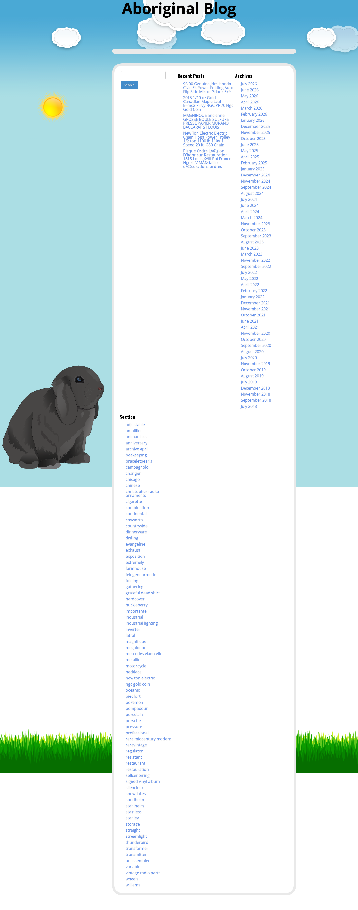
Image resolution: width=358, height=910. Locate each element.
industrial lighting (142, 623)
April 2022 (250, 284)
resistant (134, 757)
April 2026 (250, 102)
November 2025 (255, 132)
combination (137, 507)
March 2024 (251, 217)
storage (133, 824)
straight (133, 830)
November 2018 (255, 394)
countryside (137, 526)
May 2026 (249, 96)
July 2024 (249, 199)
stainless (134, 812)
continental (136, 513)
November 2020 (255, 333)
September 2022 (256, 266)
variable (133, 866)
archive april (137, 449)
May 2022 (249, 278)
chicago (133, 479)
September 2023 (256, 236)
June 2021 (250, 321)
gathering (134, 586)
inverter (133, 629)
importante (136, 611)
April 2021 (250, 327)
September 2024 (256, 187)
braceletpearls (139, 461)
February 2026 (254, 114)
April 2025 (250, 156)
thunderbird (137, 842)
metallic (133, 659)
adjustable (135, 424)
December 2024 (255, 175)
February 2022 (254, 290)
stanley (132, 818)
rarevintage (136, 745)
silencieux (135, 787)
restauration (137, 769)
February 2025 (254, 163)
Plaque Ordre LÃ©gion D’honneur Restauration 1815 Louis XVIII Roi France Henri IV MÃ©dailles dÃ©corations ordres (207, 158)
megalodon (136, 647)
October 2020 (253, 339)
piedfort (133, 696)
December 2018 (255, 388)
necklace (133, 672)
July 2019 (249, 382)
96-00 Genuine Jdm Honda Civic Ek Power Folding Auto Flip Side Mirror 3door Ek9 (208, 87)
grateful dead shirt (143, 592)
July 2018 (249, 406)
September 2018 (256, 400)
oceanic (133, 690)
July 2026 (249, 83)
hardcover (135, 599)
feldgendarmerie (141, 574)
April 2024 (250, 211)
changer (133, 473)
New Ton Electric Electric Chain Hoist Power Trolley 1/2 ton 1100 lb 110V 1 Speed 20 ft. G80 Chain (206, 139)
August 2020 (252, 351)
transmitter (136, 854)
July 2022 (249, 272)
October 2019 (253, 369)
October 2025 (253, 138)
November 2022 (255, 260)
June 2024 (250, 205)
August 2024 (252, 193)
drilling (132, 538)
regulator (134, 751)
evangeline (135, 544)
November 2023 (255, 223)
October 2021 (253, 315)
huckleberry (137, 605)
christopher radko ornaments (142, 493)
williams (133, 885)
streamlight (136, 836)
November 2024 (255, 181)
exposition (135, 556)
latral (130, 635)
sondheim (135, 799)
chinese (133, 485)
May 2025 (249, 150)
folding (132, 580)
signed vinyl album (143, 781)
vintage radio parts (143, 872)
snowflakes (136, 793)
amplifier (134, 430)
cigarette (134, 501)
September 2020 (256, 345)
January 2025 (252, 169)
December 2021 (255, 303)
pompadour (137, 708)
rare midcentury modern (148, 739)
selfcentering (138, 775)
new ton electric (140, 678)
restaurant (135, 763)
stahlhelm (135, 805)
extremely (135, 562)
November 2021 (255, 309)
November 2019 (255, 363)
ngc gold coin (138, 684)
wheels (132, 879)
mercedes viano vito (144, 653)
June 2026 (250, 90)
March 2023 (251, 254)
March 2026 (251, 108)
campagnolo (137, 467)
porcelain (134, 714)
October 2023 (253, 229)
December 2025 (255, 126)
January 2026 (252, 120)
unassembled (138, 860)
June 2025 (250, 144)
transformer (137, 848)
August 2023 (252, 242)
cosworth (134, 519)
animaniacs (136, 436)
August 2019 (252, 376)
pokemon (134, 702)
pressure (134, 726)
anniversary (136, 443)
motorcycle (136, 666)
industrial (134, 617)
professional (137, 732)
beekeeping (136, 455)
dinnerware (136, 532)
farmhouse (136, 568)
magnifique (136, 641)
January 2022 (252, 296)
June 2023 (250, 248)
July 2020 (249, 357)
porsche (133, 720)
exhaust (133, 550)
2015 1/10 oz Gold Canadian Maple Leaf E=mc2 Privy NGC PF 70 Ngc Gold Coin (208, 103)
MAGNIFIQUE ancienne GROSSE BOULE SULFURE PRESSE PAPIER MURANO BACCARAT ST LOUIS (206, 121)
